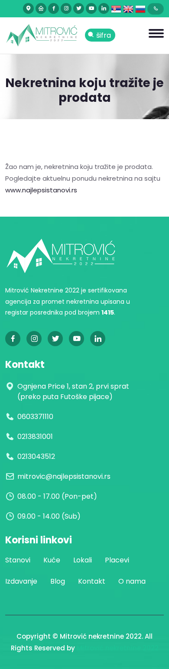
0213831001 (35, 437)
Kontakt (91, 581)
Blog (57, 581)
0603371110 (35, 417)
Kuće (51, 560)
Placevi (117, 560)
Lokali (82, 560)
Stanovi (17, 560)
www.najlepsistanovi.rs (41, 190)
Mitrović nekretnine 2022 (118, 648)
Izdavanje (21, 581)
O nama (132, 581)
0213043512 (36, 456)
